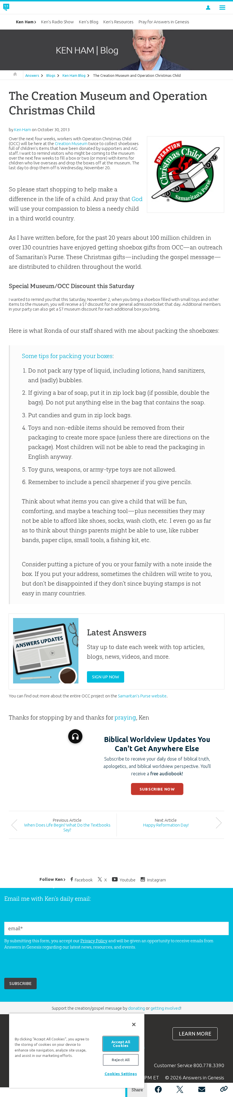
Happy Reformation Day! (166, 825)
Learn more (195, 1033)
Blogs (50, 75)
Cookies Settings (121, 1074)
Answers (32, 75)
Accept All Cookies (120, 1044)
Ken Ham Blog (74, 75)
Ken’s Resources (118, 21)
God (137, 199)
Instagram (156, 879)
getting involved (165, 1008)
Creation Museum (71, 143)
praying (125, 717)
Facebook (84, 879)
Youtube (128, 879)
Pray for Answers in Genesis (164, 21)
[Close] (134, 1024)
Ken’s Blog (88, 21)
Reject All (121, 1060)
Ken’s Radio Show (57, 21)
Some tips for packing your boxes (67, 356)
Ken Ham (25, 21)
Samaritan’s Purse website (142, 695)
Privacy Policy (93, 940)
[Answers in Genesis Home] (19, 7)
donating (136, 1008)
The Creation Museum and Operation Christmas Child (137, 75)
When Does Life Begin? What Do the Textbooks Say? (67, 827)
